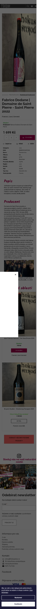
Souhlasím (18, 604)
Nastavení (18, 598)
